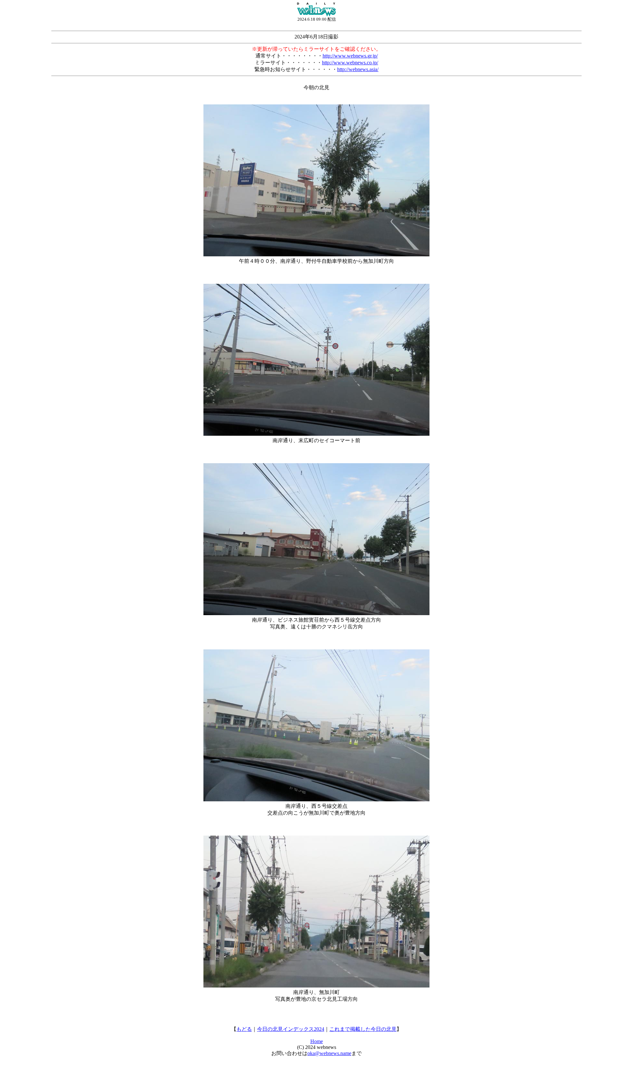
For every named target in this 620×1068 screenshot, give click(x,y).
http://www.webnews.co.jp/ (350, 62)
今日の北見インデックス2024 (290, 1029)
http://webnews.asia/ (357, 69)
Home (316, 1041)
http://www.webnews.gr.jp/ (350, 56)
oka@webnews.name (329, 1053)
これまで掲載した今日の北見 (363, 1029)
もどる (244, 1029)
